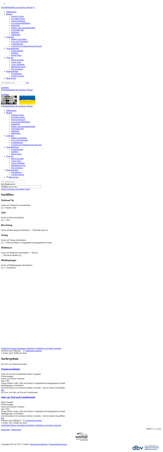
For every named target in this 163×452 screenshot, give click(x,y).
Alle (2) (34, 253)
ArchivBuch (11, 268)
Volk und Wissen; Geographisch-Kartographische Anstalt (29, 243)
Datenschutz (16, 430)
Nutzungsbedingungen (58, 444)
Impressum (5, 430)
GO (27, 83)
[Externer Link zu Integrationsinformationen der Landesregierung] (27, 104)
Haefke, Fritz (11, 208)
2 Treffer (4, 353)
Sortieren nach (7, 351)
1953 (8, 220)
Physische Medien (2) (12, 255)
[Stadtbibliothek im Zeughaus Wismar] (17, 7)
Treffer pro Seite (20, 353)
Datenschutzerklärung (38, 444)
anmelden (5, 87)
